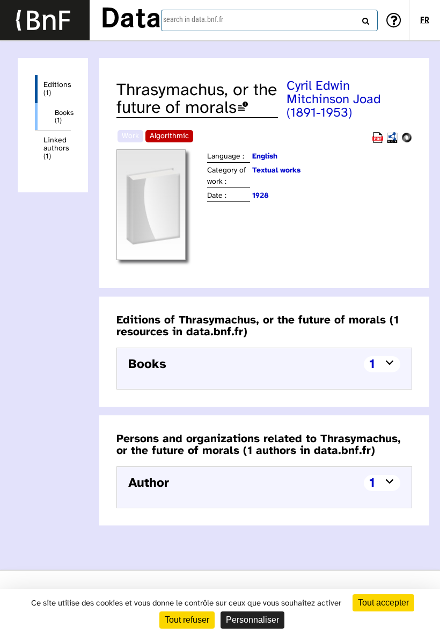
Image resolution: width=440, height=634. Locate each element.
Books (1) (63, 116)
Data (131, 20)
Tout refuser (187, 619)
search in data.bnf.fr (193, 19)
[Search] (364, 18)
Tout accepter (383, 602)
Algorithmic (169, 136)
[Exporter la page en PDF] (377, 141)
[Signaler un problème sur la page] (243, 108)
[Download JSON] (406, 141)
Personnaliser (252, 619)
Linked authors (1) (56, 148)
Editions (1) (57, 89)
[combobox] (269, 20)
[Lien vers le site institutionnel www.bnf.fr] (45, 20)
